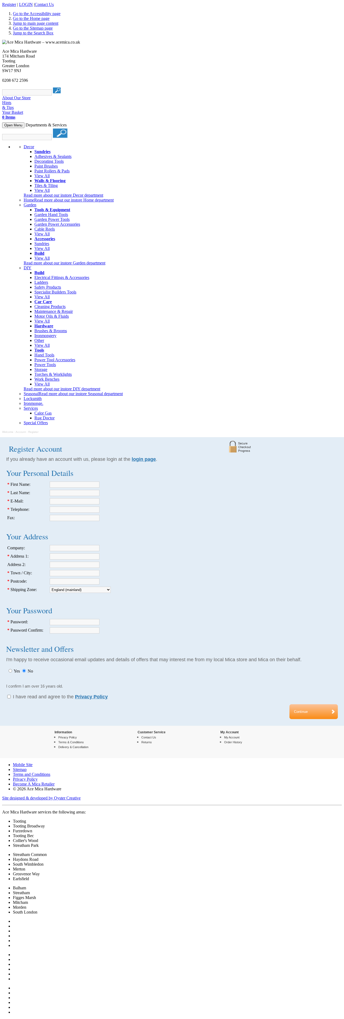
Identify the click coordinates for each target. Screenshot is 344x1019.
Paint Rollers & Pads (52, 171)
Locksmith (33, 398)
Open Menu (13, 125)
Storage (40, 369)
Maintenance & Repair (53, 311)
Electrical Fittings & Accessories (61, 277)
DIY (27, 268)
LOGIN (26, 4)
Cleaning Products (50, 306)
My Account (231, 737)
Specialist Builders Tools (55, 292)
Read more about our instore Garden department (64, 263)
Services (31, 408)
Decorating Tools (49, 161)
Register (9, 4)
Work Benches (46, 379)
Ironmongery (45, 335)
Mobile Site (23, 764)
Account (21, 431)
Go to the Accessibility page (36, 13)
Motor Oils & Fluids (51, 316)
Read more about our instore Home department (74, 200)
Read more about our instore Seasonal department (81, 393)
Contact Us (44, 4)
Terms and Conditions (31, 774)
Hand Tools (44, 355)
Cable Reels (44, 229)
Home (29, 200)
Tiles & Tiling (46, 185)
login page (144, 459)
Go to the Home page (31, 18)
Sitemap (20, 769)
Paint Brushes (46, 166)
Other (39, 340)
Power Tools (45, 364)
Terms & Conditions (71, 742)
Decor (29, 146)
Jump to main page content (35, 23)
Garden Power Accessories (57, 224)
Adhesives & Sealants (52, 156)
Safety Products (47, 287)
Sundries (41, 243)
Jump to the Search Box (33, 33)
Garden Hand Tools (51, 214)
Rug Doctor (44, 418)
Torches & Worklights (53, 374)
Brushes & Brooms (50, 330)
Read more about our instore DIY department (62, 389)
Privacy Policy (67, 737)
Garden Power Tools (52, 219)
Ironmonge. (33, 403)
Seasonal (31, 393)
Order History (233, 742)
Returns (146, 742)
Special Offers (36, 422)
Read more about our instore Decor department (63, 195)
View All (42, 176)
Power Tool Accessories (54, 360)
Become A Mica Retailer (34, 784)
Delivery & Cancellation (73, 747)
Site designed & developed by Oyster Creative (41, 798)
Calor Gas (43, 413)
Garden (30, 205)
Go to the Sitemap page (33, 28)
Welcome (7, 431)
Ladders (41, 282)
